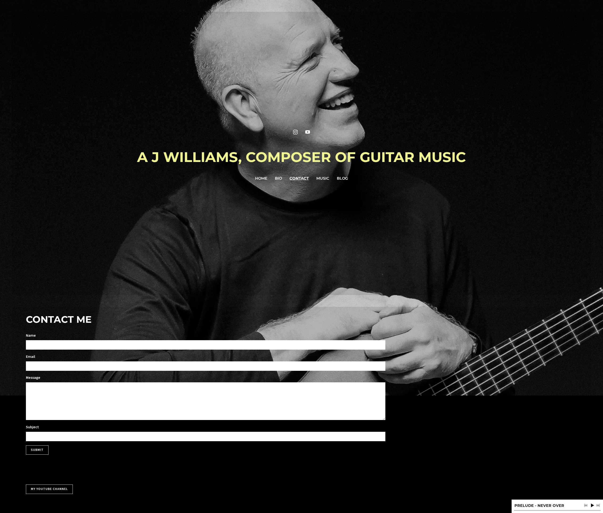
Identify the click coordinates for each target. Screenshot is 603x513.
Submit (37, 450)
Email (30, 356)
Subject (32, 427)
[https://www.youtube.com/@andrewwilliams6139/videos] (307, 132)
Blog (342, 178)
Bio (278, 178)
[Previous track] (586, 505)
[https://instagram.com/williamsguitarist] (295, 132)
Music (322, 178)
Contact (299, 178)
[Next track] (598, 505)
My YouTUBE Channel (49, 489)
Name (31, 335)
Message (33, 377)
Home (261, 178)
